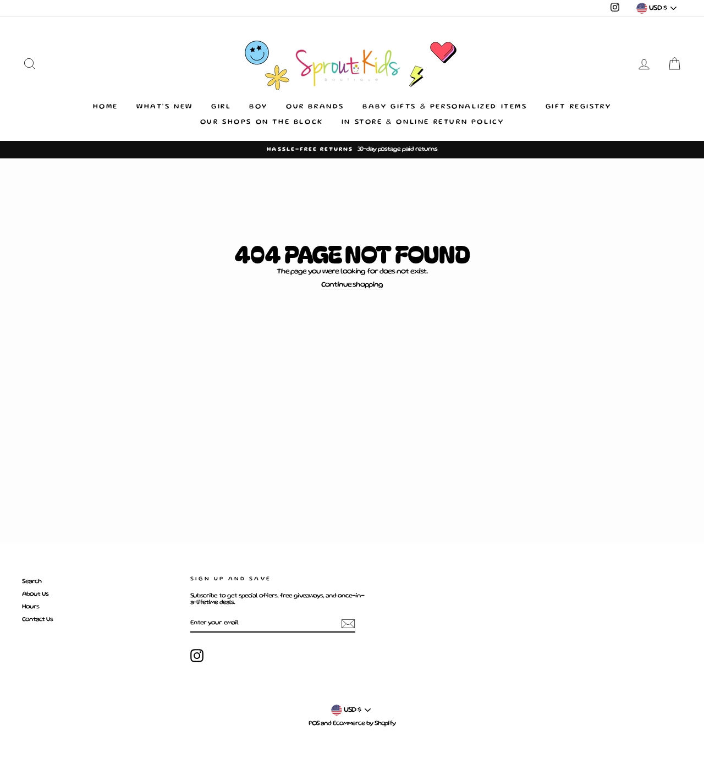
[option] (352, 149)
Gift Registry (579, 107)
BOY (258, 107)
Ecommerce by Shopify (364, 724)
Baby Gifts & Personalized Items (444, 107)
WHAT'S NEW (164, 107)
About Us (35, 594)
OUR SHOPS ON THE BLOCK (261, 122)
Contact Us (37, 620)
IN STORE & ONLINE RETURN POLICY (423, 122)
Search (31, 582)
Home (105, 107)
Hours (30, 607)
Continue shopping (352, 285)
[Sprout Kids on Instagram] (197, 655)
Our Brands (315, 107)
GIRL (221, 107)
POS (314, 724)
